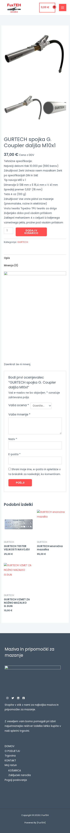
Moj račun (11, 765)
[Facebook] (23, 698)
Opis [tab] (7, 258)
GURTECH (22, 242)
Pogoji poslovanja (16, 780)
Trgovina (10, 755)
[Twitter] (12, 698)
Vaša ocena (18, 405)
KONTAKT (10, 760)
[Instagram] (7, 698)
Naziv (12, 439)
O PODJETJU (12, 751)
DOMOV (9, 746)
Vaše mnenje (19, 414)
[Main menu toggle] (62, 7)
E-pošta (14, 454)
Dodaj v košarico (31, 232)
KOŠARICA (14, 770)
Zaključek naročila (19, 775)
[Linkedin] (18, 698)
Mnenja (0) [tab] (11, 265)
